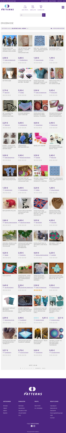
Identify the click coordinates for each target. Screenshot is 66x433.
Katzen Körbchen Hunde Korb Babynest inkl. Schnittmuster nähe (25, 310)
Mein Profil (37, 405)
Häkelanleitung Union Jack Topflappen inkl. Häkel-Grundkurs (40, 213)
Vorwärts (38, 368)
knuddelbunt (23, 320)
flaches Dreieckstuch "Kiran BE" (24, 114)
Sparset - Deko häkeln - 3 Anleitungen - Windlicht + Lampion (41, 180)
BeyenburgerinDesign (25, 157)
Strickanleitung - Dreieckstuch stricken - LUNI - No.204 (55, 212)
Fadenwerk (7, 125)
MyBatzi (22, 92)
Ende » (44, 368)
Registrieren (52, 1)
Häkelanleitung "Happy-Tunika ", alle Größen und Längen (9, 50)
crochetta (53, 255)
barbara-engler (23, 125)
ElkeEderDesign (24, 60)
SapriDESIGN (39, 222)
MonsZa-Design (24, 190)
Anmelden (45, 1)
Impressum (53, 405)
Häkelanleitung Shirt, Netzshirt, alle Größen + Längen (40, 82)
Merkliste (20, 405)
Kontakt (59, 1)
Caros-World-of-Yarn (9, 320)
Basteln (5, 413)
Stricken (5, 405)
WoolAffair (53, 222)
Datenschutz (53, 408)
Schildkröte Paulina (9, 210)
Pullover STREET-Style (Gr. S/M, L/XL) (55, 49)
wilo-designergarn (55, 352)
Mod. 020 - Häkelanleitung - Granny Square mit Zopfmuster (41, 50)
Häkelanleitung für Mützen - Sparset (24, 81)
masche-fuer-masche (25, 222)
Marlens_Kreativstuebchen (11, 222)
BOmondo (53, 157)
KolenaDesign (8, 352)
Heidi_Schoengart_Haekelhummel (26, 287)
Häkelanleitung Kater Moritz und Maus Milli (40, 244)
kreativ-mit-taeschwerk (10, 60)
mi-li (52, 60)
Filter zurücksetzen (58, 28)
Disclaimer (53, 410)
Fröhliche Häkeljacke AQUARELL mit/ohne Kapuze (55, 82)
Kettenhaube (7, 80)
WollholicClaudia (55, 287)
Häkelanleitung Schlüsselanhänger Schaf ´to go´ (55, 147)
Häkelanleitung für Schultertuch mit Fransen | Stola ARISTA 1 (55, 310)
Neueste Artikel (22, 410)
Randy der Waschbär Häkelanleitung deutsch (25, 212)
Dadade (6, 255)
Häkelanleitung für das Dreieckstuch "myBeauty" (9, 342)
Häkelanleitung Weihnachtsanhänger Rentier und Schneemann (25, 245)
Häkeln (5, 408)
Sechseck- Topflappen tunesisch (55, 243)
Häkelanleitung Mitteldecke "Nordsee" (24, 341)
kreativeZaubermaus (9, 157)
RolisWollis (23, 255)
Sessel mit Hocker (39, 145)
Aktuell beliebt (22, 413)
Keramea (38, 157)
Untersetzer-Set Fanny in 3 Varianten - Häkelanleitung (25, 180)
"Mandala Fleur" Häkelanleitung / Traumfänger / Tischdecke (55, 343)
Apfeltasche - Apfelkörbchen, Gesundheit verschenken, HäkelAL (24, 278)
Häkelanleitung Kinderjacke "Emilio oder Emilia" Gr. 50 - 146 (56, 277)
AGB (51, 415)
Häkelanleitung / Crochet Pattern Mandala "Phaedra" (40, 115)
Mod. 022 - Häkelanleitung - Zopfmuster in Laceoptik (56, 180)
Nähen (5, 410)
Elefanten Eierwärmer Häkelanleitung (9, 179)
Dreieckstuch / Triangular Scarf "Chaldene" (41, 342)
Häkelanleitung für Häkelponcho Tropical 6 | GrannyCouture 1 (40, 310)
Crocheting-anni (8, 190)
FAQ (19, 415)
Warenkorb (21, 408)
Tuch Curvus (7, 275)
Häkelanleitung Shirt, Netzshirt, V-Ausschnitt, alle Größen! (40, 278)
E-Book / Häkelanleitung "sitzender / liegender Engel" (9, 147)
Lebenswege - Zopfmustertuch (23, 146)
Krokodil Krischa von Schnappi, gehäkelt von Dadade (9, 244)
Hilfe (64, 1)
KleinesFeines (39, 125)
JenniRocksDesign (9, 287)
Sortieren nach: (6, 28)
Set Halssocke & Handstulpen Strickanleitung (8, 115)
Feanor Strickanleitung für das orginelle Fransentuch (55, 115)
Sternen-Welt (54, 125)
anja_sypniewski (39, 60)
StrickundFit (54, 92)
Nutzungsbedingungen (56, 413)
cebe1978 (7, 92)
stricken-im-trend (40, 320)
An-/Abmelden (38, 408)
